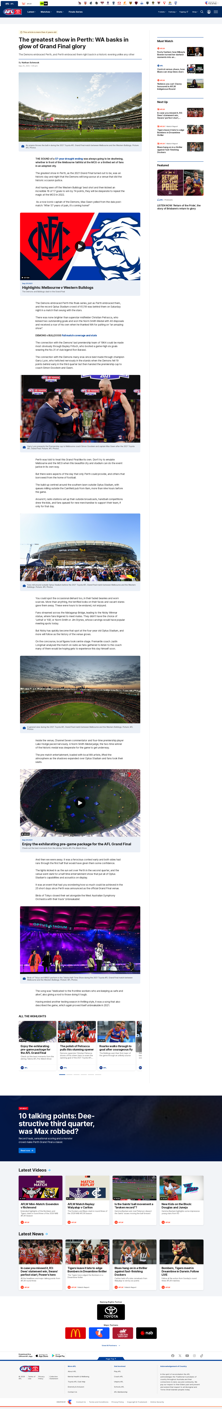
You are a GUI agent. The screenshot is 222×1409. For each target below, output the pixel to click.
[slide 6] (98, 1075)
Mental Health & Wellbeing (78, 1376)
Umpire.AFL (118, 1382)
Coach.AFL (118, 1376)
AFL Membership (120, 1392)
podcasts (169, 200)
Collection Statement (53, 1377)
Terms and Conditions (98, 1402)
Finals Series (76, 12)
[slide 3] (76, 1075)
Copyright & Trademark (137, 1402)
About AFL (72, 1371)
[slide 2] (69, 1075)
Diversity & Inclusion (76, 1387)
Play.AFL (117, 1371)
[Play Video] (80, 246)
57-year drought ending (69, 158)
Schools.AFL (119, 1387)
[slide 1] (62, 1075)
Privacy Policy (41, 1377)
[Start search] (202, 12)
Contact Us (72, 1392)
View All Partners (109, 1345)
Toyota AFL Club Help (76, 1382)
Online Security (157, 1402)
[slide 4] (83, 1075)
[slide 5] (91, 1075)
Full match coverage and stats (79, 335)
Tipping (182, 12)
